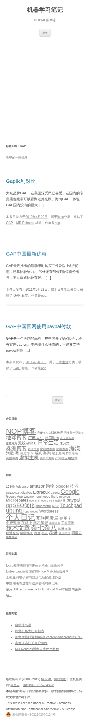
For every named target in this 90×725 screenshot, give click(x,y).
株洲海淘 (64, 529)
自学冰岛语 (23, 625)
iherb (54, 496)
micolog (64, 496)
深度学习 (27, 453)
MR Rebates (25, 223)
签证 (45, 533)
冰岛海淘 (56, 432)
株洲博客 (16, 448)
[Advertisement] (45, 90)
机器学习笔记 (45, 9)
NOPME (46, 679)
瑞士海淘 (58, 453)
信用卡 (66, 518)
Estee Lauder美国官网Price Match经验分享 (37, 571)
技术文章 (18, 528)
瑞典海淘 (43, 453)
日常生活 (63, 289)
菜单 (45, 32)
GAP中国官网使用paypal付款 (38, 326)
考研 (53, 532)
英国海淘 (12, 458)
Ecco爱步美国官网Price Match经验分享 (35, 565)
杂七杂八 (44, 527)
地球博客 (16, 437)
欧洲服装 (12, 533)
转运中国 (64, 533)
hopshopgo (42, 496)
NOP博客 (21, 431)
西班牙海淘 (47, 458)
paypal (73, 500)
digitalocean (13, 492)
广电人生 (36, 438)
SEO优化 (23, 505)
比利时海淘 (47, 449)
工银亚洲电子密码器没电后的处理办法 (33, 577)
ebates (26, 492)
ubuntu (15, 511)
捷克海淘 (11, 443)
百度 (37, 533)
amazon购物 (42, 486)
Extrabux (41, 492)
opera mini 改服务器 (53, 500)
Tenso (55, 506)
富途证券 (54, 522)
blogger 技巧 (67, 486)
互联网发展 (47, 518)
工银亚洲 (67, 523)
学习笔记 (40, 523)
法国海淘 (62, 449)
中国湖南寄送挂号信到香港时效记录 (32, 583)
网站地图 (60, 679)
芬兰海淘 (72, 453)
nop (57, 223)
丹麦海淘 (42, 432)
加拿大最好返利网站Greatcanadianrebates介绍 (48, 637)
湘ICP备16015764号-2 (38, 685)
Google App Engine (20, 496)
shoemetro (43, 506)
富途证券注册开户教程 (31, 643)
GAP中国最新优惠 (26, 254)
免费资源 (13, 523)
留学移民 (26, 533)
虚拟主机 (29, 457)
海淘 (60, 217)
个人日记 (20, 517)
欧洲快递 (33, 449)
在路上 (26, 523)
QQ (9, 506)
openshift (34, 500)
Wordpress (48, 511)
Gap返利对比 (21, 181)
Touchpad (71, 505)
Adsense (22, 486)
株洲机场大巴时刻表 (29, 631)
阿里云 (77, 533)
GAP (9, 223)
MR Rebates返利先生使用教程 (37, 649)
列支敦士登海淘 (74, 432)
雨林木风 (11, 537)
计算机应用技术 (66, 458)
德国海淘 (52, 438)
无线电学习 (27, 443)
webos (34, 511)
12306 (10, 486)
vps (27, 511)
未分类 (65, 443)
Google (70, 491)
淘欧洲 (12, 453)
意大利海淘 (67, 438)
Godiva (55, 492)
